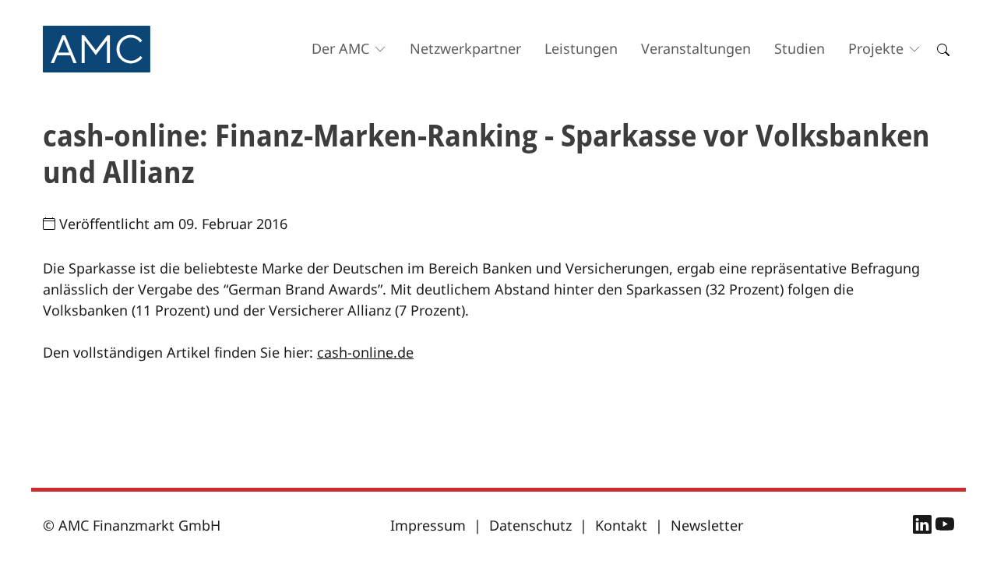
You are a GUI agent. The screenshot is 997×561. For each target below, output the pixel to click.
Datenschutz (530, 525)
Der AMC (340, 48)
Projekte (876, 48)
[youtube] (944, 526)
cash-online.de (365, 352)
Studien (799, 48)
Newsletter (707, 525)
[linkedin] (924, 526)
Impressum (428, 525)
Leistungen (581, 48)
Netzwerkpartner (465, 48)
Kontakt (621, 525)
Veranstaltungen (696, 48)
